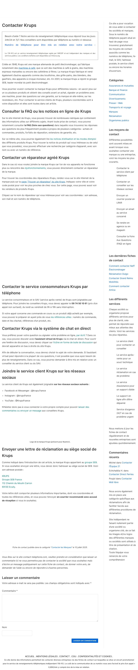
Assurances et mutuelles (121, 85)
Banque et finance (118, 90)
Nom (4, 627)
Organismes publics (119, 120)
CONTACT (64, 656)
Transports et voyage (120, 107)
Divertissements (117, 98)
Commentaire (10, 590)
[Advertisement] (50, 264)
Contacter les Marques (61, 547)
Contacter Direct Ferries (121, 474)
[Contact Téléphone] (25, 8)
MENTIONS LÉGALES (47, 656)
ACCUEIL (29, 656)
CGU (73, 656)
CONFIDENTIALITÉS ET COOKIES (95, 656)
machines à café (27, 68)
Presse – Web (116, 103)
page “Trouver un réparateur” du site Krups (43, 181)
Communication (117, 94)
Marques (113, 111)
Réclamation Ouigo (118, 274)
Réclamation (115, 116)
